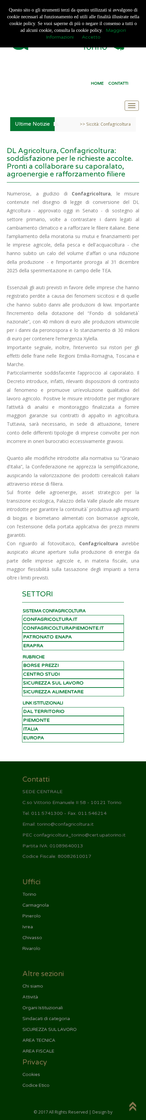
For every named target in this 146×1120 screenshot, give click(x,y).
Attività (30, 997)
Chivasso (32, 938)
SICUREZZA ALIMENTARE (53, 692)
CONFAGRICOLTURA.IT (50, 619)
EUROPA (33, 738)
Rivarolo (31, 948)
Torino (29, 894)
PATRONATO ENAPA (47, 637)
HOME (97, 83)
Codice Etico (36, 1085)
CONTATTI (118, 83)
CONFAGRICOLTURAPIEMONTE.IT (63, 628)
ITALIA (30, 729)
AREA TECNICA (38, 1040)
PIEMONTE (36, 720)
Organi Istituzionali (42, 1008)
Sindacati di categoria (46, 1018)
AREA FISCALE (38, 1051)
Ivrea (27, 927)
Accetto (91, 37)
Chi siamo (32, 986)
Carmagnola (35, 905)
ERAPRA (33, 646)
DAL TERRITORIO (44, 711)
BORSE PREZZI (41, 665)
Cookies (31, 1074)
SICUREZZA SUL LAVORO (53, 683)
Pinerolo (31, 916)
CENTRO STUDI (41, 674)
